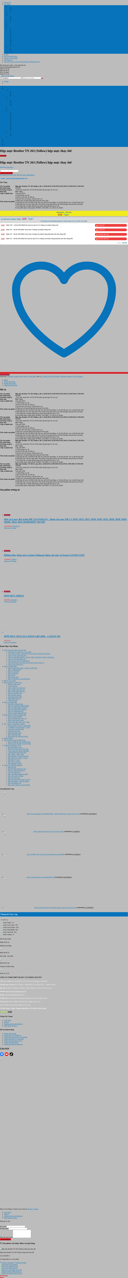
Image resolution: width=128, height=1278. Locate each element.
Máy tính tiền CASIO (15, 763)
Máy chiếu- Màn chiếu (19, 42)
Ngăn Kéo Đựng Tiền (15, 697)
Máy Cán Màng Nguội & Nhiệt (18, 774)
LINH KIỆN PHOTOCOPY (17, 752)
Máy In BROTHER (14, 22)
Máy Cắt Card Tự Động (15, 776)
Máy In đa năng (17, 18)
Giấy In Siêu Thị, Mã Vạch (16, 688)
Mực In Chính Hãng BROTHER (18, 706)
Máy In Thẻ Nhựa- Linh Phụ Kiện (19, 679)
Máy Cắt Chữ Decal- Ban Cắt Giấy (19, 779)
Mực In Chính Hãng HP (15, 711)
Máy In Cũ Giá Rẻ (10, 681)
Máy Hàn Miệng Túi (14, 783)
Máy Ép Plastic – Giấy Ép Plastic (18, 781)
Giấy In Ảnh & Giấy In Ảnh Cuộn (15, 650)
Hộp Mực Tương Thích (14, 376)
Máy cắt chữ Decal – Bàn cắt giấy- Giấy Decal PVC (28, 35)
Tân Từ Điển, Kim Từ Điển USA (14, 740)
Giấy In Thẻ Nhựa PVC (15, 664)
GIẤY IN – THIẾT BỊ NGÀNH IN (19, 47)
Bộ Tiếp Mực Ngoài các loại (17, 769)
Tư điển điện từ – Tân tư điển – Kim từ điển (26, 29)
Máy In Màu (16, 11)
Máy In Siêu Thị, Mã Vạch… (13, 682)
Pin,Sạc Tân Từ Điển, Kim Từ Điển (19, 743)
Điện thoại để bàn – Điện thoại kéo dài (24, 40)
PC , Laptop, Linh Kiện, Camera (14, 724)
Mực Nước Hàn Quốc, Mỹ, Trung (19, 722)
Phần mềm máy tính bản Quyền (18, 736)
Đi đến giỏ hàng (21, 1263)
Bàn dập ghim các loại (15, 747)
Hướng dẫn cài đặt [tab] (10, 383)
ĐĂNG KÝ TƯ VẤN (9, 175)
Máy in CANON (13, 672)
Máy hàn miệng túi (18, 38)
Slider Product (8, 738)
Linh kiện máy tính (14, 731)
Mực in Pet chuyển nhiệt (16, 720)
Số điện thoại (4, 1228)
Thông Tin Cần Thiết (10, 58)
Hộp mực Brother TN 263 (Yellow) (72, 376)
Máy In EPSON (13, 13)
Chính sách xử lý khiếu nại (12, 1035)
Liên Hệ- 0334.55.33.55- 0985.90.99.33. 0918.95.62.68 (21, 62)
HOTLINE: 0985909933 (26, 175)
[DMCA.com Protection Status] (6, 1012)
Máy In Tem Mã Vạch (15, 693)
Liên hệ (6, 1022)
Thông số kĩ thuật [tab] (9, 382)
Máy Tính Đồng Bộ (14, 734)
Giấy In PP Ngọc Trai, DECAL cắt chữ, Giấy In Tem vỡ (26, 663)
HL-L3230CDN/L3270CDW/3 (50, 376)
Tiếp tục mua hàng (8, 1263)
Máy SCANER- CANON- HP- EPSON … (22, 24)
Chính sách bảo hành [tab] (10, 385)
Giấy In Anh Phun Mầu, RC (17, 659)
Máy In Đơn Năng (18, 9)
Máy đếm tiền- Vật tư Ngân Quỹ (18, 756)
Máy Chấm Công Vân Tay (16, 690)
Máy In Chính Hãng (10, 666)
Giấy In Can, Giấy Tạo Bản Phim (18, 661)
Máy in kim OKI (13, 677)
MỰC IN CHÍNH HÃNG (16, 26)
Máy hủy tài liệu (17, 45)
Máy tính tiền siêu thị (14, 695)
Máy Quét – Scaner (14, 761)
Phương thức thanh (10, 1033)
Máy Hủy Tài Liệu (14, 760)
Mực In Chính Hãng (29, 376)
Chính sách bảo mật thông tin (13, 1024)
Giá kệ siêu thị (12, 686)
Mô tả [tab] (6, 380)
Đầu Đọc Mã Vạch (14, 684)
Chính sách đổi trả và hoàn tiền (14, 1039)
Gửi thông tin (6, 1239)
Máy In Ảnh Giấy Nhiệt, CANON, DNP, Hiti (22, 668)
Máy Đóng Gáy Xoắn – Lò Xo (18, 758)
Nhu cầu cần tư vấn (6, 1237)
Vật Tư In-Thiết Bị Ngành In (13, 765)
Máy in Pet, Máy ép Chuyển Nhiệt (19, 785)
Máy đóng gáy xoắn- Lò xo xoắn (22, 44)
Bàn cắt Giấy (12, 767)
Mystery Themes (33, 1209)
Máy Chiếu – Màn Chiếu (16, 754)
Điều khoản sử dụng (10, 1026)
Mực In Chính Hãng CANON (17, 708)
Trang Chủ (7, 2)
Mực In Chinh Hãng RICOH (17, 713)
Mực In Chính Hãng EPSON (17, 709)
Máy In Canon (12, 6)
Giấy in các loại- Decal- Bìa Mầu (18, 751)
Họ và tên (3, 1226)
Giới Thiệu (7, 1020)
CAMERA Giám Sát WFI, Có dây (19, 727)
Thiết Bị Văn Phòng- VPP (16, 27)
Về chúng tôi (8, 60)
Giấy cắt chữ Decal (14, 772)
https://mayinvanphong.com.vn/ (16, 991)
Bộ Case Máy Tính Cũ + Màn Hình (19, 725)
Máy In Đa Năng (17, 8)
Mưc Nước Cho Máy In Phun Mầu (15, 715)
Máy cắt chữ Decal (14, 778)
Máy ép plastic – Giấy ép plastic (22, 31)
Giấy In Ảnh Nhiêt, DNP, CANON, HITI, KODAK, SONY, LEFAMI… (31, 657)
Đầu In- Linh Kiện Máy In (16, 770)
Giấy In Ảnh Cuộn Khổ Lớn (21, 49)
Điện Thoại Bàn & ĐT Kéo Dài (18, 749)
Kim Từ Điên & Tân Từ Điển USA (19, 742)
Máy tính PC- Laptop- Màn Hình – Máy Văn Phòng (24, 53)
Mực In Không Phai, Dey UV (17, 718)
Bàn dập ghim (16, 36)
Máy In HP (11, 15)
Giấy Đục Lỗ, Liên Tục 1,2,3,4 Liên (19, 652)
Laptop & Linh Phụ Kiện (16, 729)
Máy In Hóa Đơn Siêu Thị (16, 691)
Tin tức (6, 54)
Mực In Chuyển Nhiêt (15, 717)
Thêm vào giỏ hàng (6, 173)
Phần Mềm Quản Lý (14, 699)
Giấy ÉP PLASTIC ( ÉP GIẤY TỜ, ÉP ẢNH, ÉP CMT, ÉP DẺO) (33, 51)
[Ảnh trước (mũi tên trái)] (1, 1277)
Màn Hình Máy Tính (14, 733)
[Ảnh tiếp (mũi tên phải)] (3, 1277)
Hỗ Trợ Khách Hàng (10, 56)
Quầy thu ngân (12, 700)
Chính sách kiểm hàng (11, 1042)
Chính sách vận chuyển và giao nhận (15, 1037)
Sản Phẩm (7, 4)
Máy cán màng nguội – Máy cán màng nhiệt (26, 33)
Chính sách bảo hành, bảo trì (13, 1041)
